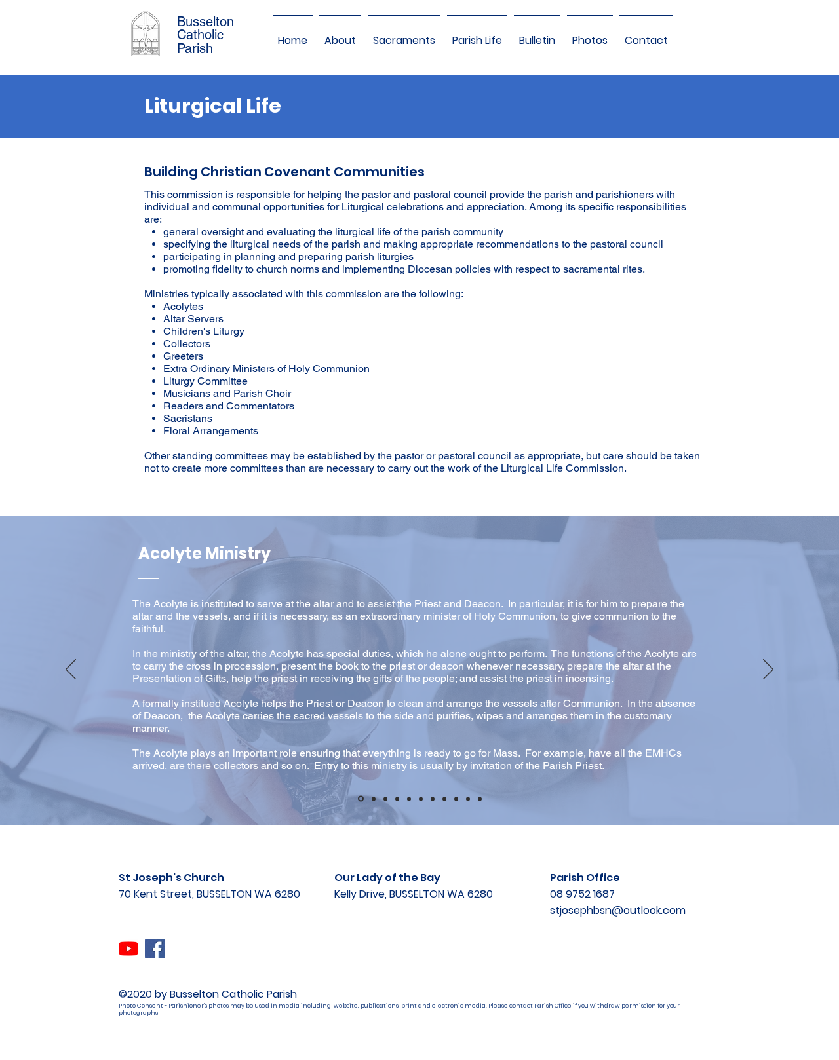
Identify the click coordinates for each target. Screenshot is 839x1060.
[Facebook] (155, 948)
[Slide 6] (421, 799)
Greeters (184, 356)
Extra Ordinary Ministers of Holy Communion (267, 368)
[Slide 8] (444, 799)
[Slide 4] (397, 799)
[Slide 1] (361, 799)
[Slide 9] (456, 799)
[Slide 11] (480, 799)
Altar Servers (194, 318)
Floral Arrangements (210, 431)
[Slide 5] (409, 799)
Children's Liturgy (205, 331)
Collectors (188, 343)
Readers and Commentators (230, 406)
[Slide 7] (433, 799)
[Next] (768, 670)
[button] (340, 34)
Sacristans (189, 418)
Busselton (205, 21)
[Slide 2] (374, 799)
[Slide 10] (468, 799)
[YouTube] (128, 948)
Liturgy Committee (206, 381)
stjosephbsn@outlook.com (618, 910)
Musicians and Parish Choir (228, 393)
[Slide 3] (385, 799)
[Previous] (71, 670)
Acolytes (184, 306)
